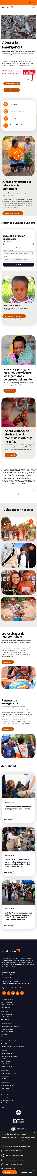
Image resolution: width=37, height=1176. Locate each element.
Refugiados (4, 1034)
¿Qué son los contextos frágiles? (10, 1026)
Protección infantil (7, 1066)
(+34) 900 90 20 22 (13, 981)
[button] (34, 6)
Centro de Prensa (6, 1002)
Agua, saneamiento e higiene (9, 1056)
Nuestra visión (5, 1076)
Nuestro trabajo (15, 119)
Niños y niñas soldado (7, 1029)
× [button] (35, 1133)
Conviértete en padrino (17, 112)
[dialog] (18, 1153)
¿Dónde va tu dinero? (7, 1085)
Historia (3, 1078)
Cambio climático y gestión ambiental (12, 1046)
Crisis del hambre (6, 1044)
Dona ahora (13, 104)
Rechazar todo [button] (26, 1172)
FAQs (2, 1107)
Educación (4, 1058)
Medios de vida (5, 1064)
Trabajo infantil (5, 1037)
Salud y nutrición (6, 1061)
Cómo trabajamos (6, 1053)
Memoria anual (5, 1088)
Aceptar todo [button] (10, 1172)
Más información (6, 1143)
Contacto (32, 2)
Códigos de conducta (7, 1091)
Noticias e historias (7, 1004)
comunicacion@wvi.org (21, 983)
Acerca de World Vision (17, 125)
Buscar (18, 264)
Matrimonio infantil (7, 1031)
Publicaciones (5, 1007)
